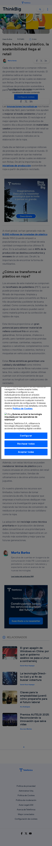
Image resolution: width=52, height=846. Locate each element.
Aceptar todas (26, 452)
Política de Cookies (22, 408)
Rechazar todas (26, 443)
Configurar (26, 435)
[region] (26, 423)
